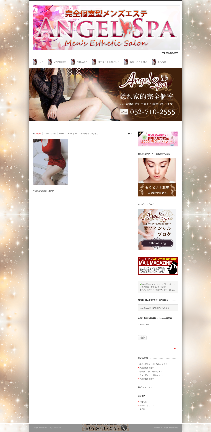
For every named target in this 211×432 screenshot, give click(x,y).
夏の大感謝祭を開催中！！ (46, 190)
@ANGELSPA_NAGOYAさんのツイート (156, 307)
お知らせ (143, 401)
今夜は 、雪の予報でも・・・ (151, 371)
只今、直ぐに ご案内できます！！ (153, 375)
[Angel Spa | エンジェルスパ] (106, 49)
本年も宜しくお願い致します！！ (153, 364)
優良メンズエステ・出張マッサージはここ (157, 289)
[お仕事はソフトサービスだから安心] (157, 195)
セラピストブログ (146, 405)
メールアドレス (145, 324)
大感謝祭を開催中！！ (148, 367)
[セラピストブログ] (157, 249)
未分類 (142, 409)
